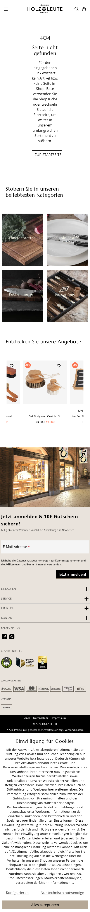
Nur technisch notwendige (62, 892)
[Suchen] (76, 8)
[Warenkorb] (84, 8)
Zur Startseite (48, 154)
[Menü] (6, 8)
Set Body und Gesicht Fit (45, 416)
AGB (8, 564)
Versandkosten (74, 730)
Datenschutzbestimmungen (33, 560)
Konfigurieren (17, 892)
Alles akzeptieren (45, 904)
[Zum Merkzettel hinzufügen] (11, 365)
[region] (45, 399)
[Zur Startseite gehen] (45, 8)
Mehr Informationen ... (57, 882)
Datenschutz (40, 718)
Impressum (59, 718)
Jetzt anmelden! (72, 574)
